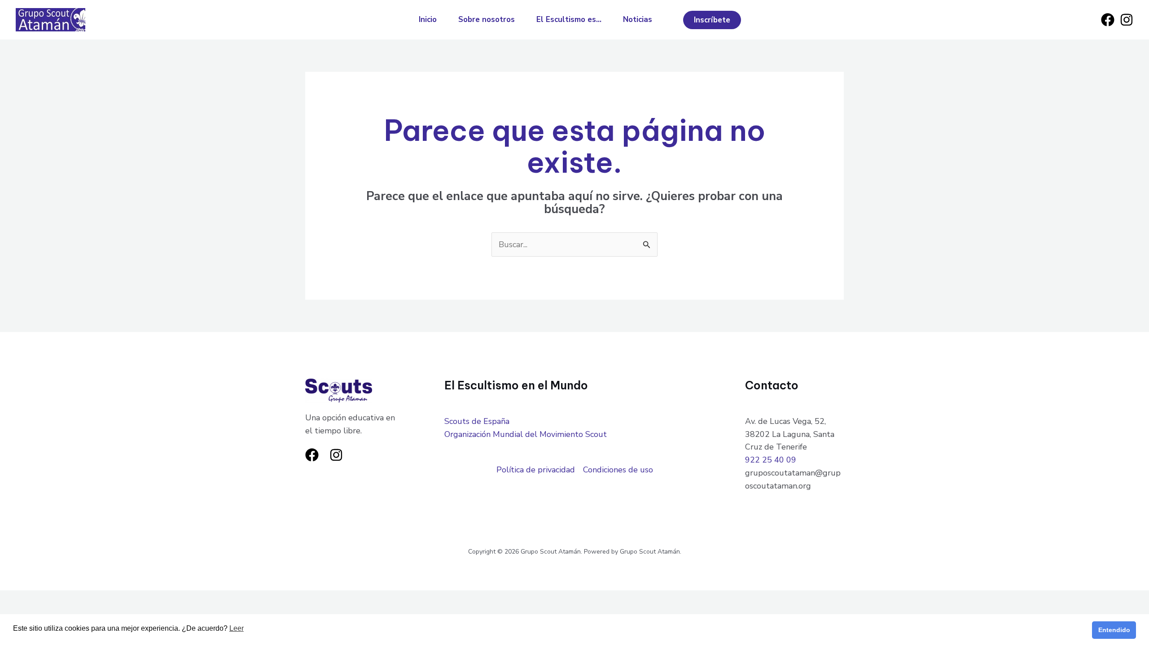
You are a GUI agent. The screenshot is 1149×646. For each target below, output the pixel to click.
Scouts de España (476, 421)
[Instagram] (1126, 19)
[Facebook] (1107, 19)
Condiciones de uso (618, 469)
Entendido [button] (1114, 629)
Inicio (428, 19)
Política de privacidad (535, 469)
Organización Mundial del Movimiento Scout (525, 434)
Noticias (637, 19)
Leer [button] (236, 628)
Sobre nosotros (486, 19)
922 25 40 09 (770, 459)
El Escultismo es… (568, 19)
